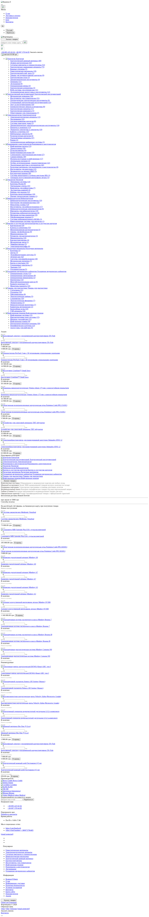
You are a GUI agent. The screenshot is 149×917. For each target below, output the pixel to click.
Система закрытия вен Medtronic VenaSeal (17, 519)
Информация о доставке (15, 883)
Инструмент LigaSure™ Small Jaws (15, 377)
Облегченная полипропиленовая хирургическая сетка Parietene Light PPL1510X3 (33, 412)
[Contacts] (3, 7)
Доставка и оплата (13, 16)
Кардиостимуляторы (14, 861)
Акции (8, 896)
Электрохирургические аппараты (19, 852)
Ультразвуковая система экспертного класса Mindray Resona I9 (25, 641)
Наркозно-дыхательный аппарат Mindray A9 (18, 564)
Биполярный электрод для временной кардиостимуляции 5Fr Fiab (27, 342)
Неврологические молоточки (17, 856)
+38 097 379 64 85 (22, 52)
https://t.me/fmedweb (13, 828)
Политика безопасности (15, 885)
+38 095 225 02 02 (8, 52)
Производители (12, 18)
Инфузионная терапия (14, 865)
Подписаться (28, 799)
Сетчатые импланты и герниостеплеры (21, 854)
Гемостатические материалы (17, 850)
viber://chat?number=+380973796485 (19, 830)
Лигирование (11, 869)
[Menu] (2, 4)
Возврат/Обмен (12, 879)
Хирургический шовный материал (19, 859)
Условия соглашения (14, 887)
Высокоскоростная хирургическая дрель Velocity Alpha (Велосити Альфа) (30, 703)
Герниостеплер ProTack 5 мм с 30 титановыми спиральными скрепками (29, 360)
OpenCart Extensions (9, 902)
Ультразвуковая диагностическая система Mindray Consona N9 (25, 656)
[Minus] (2, 340)
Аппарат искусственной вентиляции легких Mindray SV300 (25, 609)
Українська (10, 33)
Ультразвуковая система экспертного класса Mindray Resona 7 (25, 626)
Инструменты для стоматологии (18, 863)
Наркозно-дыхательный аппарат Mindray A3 (18, 594)
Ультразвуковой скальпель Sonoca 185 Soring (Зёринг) (22, 688)
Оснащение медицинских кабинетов (20, 871)
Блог (7, 20)
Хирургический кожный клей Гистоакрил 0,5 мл (20, 770)
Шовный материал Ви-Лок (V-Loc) (15, 733)
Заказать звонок (36, 52)
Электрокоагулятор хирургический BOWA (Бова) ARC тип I (25, 673)
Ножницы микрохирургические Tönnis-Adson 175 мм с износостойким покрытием (34, 395)
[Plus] (26, 340)
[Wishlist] (2, 334)
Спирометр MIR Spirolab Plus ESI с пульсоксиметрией (22, 536)
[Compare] (4, 334)
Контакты (9, 22)
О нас (8, 13)
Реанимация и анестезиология (18, 867)
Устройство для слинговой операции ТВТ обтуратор (22, 429)
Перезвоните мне (8, 812)
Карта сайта (10, 892)
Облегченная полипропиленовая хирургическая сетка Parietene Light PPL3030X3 (33, 551)
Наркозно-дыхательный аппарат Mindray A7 (18, 579)
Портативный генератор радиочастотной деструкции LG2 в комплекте (29, 718)
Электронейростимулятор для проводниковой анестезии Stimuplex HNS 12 (30, 447)
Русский (9, 30)
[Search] (25, 42)
